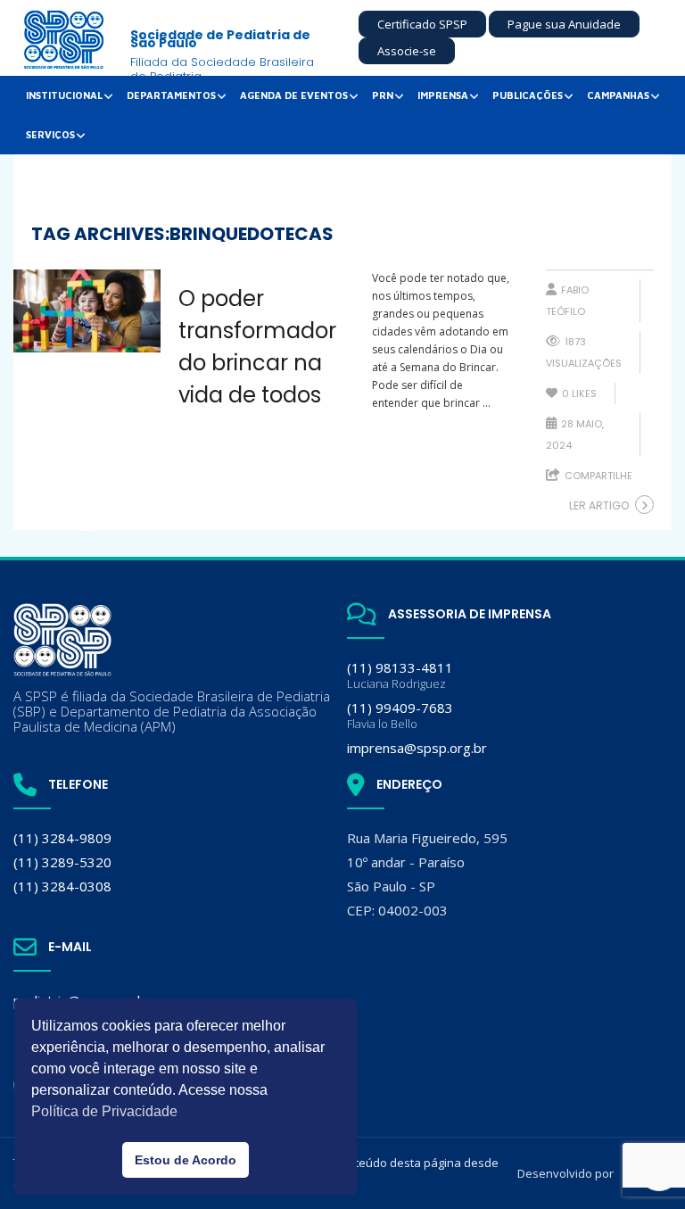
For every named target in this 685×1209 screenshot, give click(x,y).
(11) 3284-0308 (62, 886)
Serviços (50, 134)
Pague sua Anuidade (564, 24)
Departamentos (171, 95)
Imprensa (442, 95)
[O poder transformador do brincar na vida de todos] (87, 310)
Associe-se (406, 51)
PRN (382, 95)
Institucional (64, 95)
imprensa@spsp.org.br (417, 748)
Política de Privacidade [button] (104, 1111)
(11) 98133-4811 (400, 674)
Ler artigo (599, 505)
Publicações (527, 95)
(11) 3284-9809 (62, 838)
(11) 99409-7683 (400, 715)
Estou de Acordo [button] (185, 1160)
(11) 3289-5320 (62, 862)
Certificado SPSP (422, 24)
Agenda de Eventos (294, 95)
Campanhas (618, 95)
